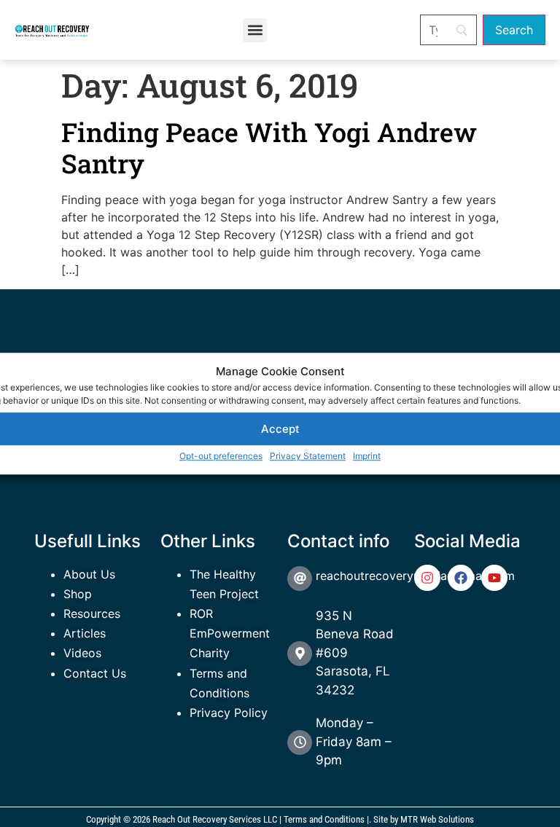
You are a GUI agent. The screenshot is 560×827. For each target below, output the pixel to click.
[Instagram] (427, 578)
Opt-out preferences (220, 455)
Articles (84, 633)
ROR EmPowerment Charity (230, 633)
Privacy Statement (308, 455)
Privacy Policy (229, 712)
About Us (89, 574)
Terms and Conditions (324, 819)
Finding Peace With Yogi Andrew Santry (269, 147)
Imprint (367, 455)
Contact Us (94, 673)
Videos (82, 653)
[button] (255, 30)
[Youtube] (494, 578)
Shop (77, 594)
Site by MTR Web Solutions (423, 819)
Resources (91, 613)
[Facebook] (461, 578)
